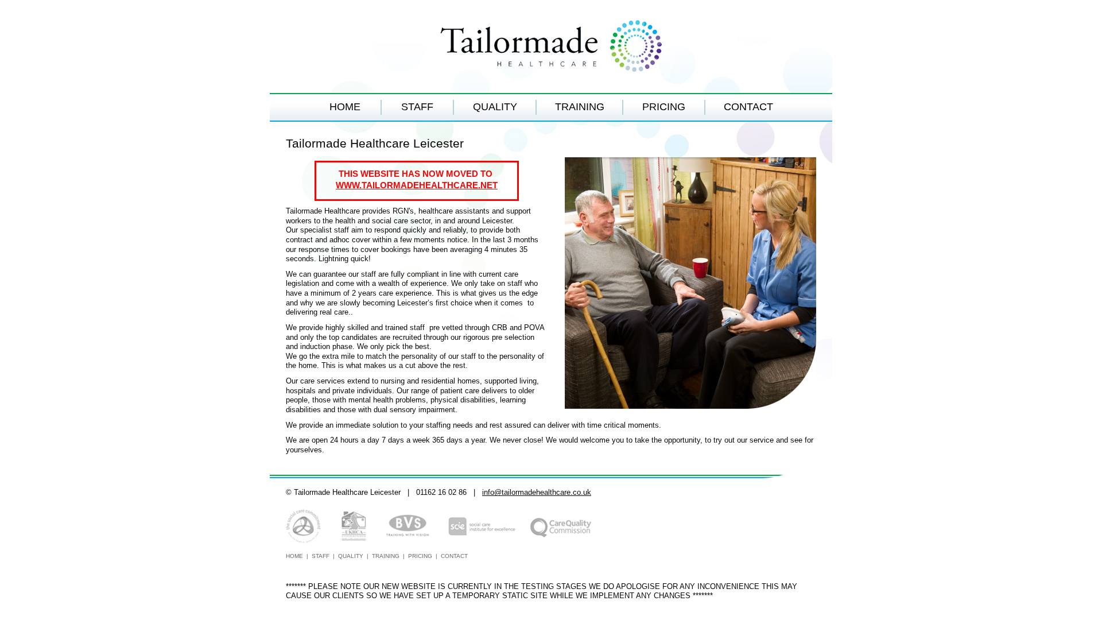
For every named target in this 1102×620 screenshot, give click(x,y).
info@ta (495, 492)
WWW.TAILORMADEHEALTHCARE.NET (417, 185)
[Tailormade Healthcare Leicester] (551, 46)
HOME (344, 107)
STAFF (417, 107)
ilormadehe (526, 492)
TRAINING (579, 107)
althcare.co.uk (567, 492)
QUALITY (495, 107)
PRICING (663, 107)
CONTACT (748, 107)
